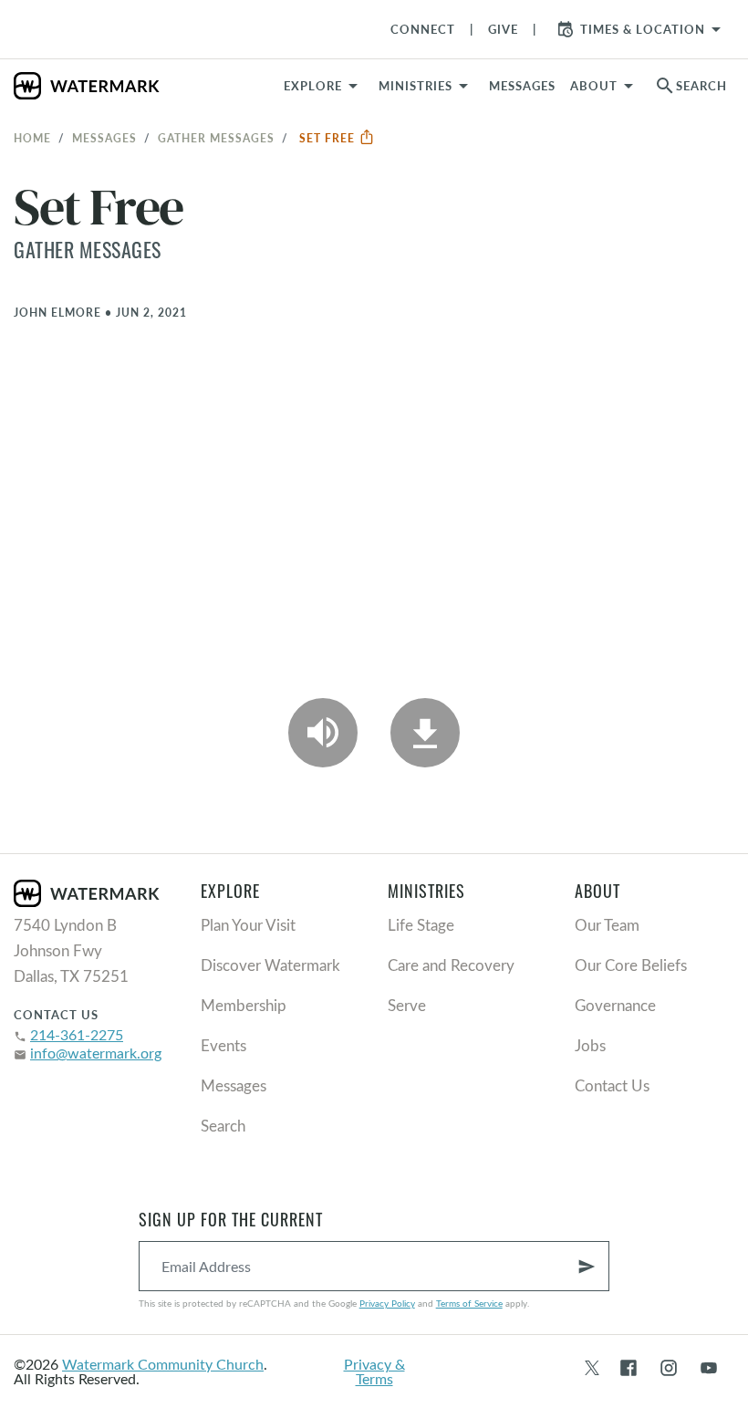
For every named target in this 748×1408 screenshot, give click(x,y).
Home (32, 137)
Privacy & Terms (374, 1371)
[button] (426, 86)
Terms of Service (469, 1303)
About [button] (594, 86)
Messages (104, 137)
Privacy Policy (387, 1303)
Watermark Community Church (163, 1363)
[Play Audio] (323, 733)
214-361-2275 (76, 1034)
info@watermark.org (95, 1052)
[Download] (425, 733)
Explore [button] (313, 86)
